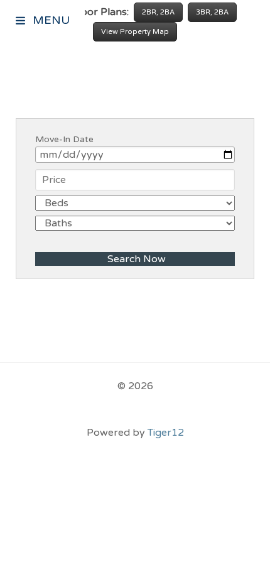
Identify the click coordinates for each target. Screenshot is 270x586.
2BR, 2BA (158, 12)
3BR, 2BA (212, 12)
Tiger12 (166, 432)
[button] (21, 22)
